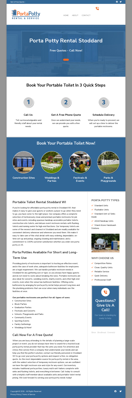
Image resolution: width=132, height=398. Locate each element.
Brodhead (101, 332)
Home (66, 16)
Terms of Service (28, 394)
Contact (86, 16)
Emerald (111, 332)
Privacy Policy (15, 394)
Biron (93, 332)
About (75, 16)
